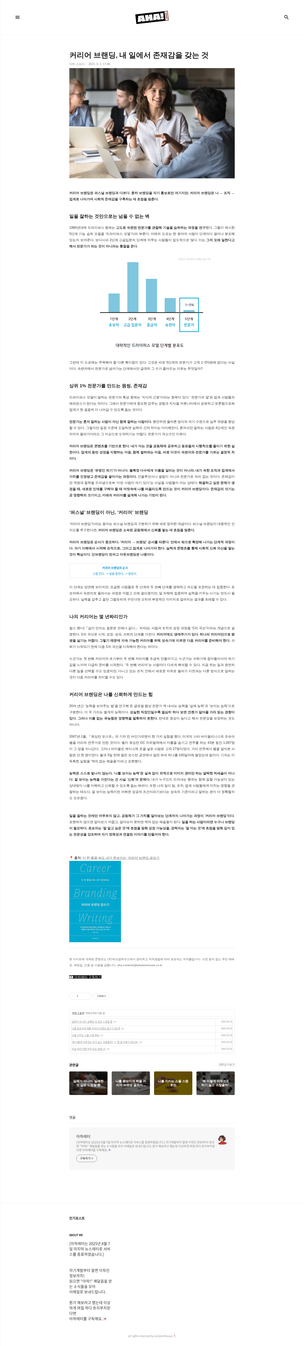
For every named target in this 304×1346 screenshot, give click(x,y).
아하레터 (83, 1136)
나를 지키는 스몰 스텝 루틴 (85, 1035)
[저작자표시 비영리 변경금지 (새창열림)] (115, 996)
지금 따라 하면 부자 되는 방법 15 (89, 1049)
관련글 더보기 (227, 1064)
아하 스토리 (78, 1013)
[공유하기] (82, 996)
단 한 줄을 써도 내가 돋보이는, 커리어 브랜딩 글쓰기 (121, 858)
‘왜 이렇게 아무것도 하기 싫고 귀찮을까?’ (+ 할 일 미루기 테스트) (105, 1042)
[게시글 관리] (87, 996)
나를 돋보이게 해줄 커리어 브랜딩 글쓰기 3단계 (96, 1028)
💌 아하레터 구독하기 (85, 977)
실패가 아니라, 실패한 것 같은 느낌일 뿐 (92, 1022)
